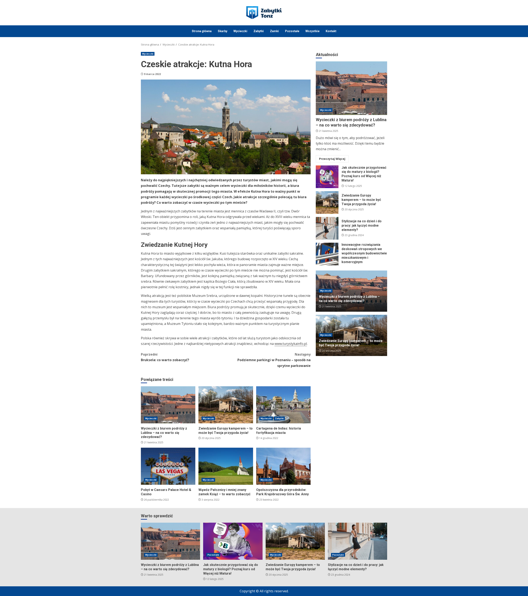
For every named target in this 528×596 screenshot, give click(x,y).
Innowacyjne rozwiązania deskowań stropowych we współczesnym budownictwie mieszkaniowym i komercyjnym (327, 254)
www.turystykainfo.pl (291, 343)
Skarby (222, 31)
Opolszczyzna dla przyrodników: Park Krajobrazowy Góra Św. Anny (283, 466)
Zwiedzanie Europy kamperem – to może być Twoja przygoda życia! (225, 404)
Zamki (274, 31)
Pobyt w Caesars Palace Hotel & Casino (168, 466)
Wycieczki (240, 31)
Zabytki (258, 31)
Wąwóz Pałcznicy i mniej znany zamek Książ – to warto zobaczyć (225, 466)
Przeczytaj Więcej (332, 159)
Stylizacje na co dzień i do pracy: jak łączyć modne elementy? (327, 228)
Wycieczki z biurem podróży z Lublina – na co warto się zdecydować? (168, 404)
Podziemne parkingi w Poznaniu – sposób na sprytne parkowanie (274, 360)
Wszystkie (312, 31)
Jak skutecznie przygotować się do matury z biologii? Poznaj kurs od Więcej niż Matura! (327, 176)
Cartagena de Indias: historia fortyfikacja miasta (283, 404)
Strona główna (202, 31)
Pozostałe (292, 31)
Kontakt (331, 31)
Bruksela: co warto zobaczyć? (165, 357)
